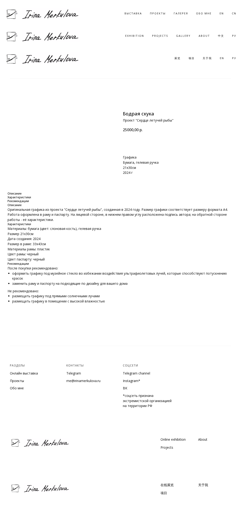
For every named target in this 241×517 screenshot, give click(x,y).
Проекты (158, 13)
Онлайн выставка (24, 373)
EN (222, 13)
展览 (177, 58)
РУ (234, 35)
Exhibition (134, 35)
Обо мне (17, 388)
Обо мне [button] (204, 13)
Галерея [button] (181, 13)
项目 (192, 58)
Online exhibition (173, 439)
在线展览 (167, 485)
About (204, 35)
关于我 (207, 58)
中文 (221, 35)
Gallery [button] (183, 35)
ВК (125, 388)
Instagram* (131, 381)
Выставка (133, 13)
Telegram (73, 373)
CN (234, 13)
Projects (160, 35)
